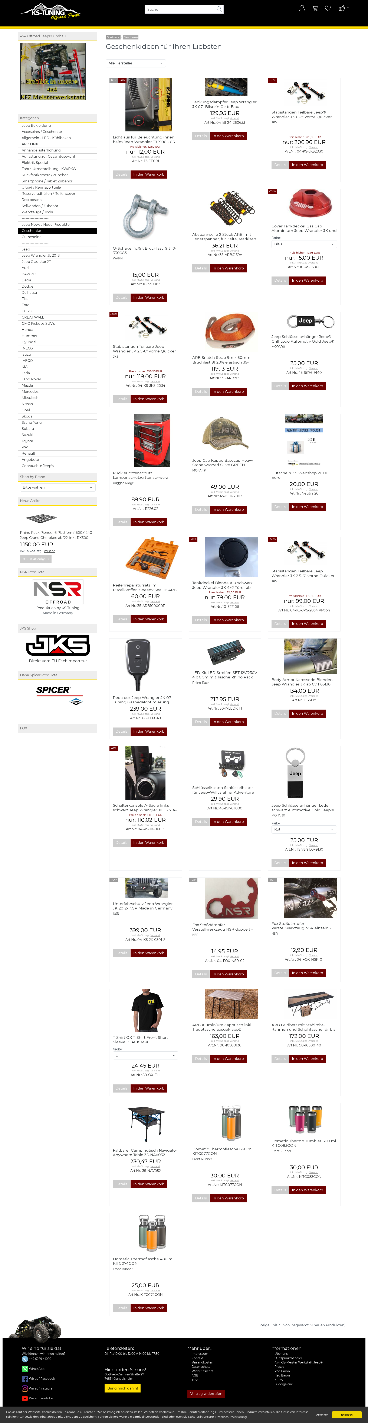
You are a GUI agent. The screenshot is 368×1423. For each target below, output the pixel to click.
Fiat (25, 299)
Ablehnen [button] (322, 1414)
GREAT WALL (33, 317)
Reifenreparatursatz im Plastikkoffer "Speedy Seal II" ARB (145, 587)
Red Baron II (283, 1375)
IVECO (27, 361)
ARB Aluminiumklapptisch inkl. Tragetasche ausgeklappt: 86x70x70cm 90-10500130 (222, 1029)
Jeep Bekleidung (36, 126)
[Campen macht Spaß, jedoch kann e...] (304, 1004)
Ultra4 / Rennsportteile (41, 187)
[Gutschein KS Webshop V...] (304, 440)
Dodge (27, 286)
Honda (27, 330)
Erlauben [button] (347, 1414)
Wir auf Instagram (42, 1388)
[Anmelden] (302, 8)
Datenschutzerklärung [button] (231, 1417)
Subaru (28, 429)
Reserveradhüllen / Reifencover (48, 194)
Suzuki (27, 435)
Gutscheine (32, 237)
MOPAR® (278, 346)
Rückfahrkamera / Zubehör (45, 175)
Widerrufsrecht (203, 1371)
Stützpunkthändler (288, 1358)
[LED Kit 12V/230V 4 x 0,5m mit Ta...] (225, 653)
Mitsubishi (30, 398)
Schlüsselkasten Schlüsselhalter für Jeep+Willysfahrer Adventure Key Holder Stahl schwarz (223, 792)
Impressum (200, 1353)
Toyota (27, 441)
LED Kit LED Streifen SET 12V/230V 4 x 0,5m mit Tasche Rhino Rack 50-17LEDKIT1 (224, 677)
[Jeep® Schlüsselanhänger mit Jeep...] (304, 321)
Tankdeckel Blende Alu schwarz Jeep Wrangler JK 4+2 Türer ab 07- (222, 587)
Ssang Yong (32, 422)
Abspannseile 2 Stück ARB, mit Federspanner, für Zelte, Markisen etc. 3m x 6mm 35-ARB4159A (224, 239)
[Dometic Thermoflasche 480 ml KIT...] (145, 1233)
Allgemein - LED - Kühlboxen (46, 138)
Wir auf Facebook (42, 1378)
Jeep (26, 249)
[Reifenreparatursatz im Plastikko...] (145, 558)
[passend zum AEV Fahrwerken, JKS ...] (225, 87)
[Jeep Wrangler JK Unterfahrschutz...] (145, 888)
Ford (26, 305)
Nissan (27, 404)
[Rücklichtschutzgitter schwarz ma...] (145, 440)
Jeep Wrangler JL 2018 (41, 255)
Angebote (30, 460)
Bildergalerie (284, 1384)
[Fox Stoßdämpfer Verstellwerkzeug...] (225, 898)
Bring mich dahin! (122, 1388)
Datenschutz (201, 1366)
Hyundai (29, 342)
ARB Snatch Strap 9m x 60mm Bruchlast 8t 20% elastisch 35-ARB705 (221, 362)
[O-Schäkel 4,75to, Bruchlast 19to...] (145, 216)
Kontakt (198, 1358)
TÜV (195, 1380)
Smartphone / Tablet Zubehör (47, 181)
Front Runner (202, 1159)
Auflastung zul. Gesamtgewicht (48, 156)
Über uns (281, 1353)
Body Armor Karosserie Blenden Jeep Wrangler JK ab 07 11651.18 (302, 681)
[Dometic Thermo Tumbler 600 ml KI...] (304, 1119)
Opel (26, 410)
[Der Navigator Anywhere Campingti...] (145, 1124)
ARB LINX (30, 144)
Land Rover (31, 379)
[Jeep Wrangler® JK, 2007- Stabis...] (304, 92)
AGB (195, 1375)
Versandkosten (202, 1362)
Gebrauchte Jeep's (38, 466)
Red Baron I (283, 1371)
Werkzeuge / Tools (37, 212)
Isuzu (26, 354)
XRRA (279, 1380)
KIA (24, 367)
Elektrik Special (35, 163)
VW (25, 447)
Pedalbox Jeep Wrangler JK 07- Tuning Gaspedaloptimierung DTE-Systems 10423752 (142, 702)
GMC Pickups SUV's (38, 324)
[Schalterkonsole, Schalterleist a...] (145, 773)
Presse (279, 1366)
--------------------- (35, 218)
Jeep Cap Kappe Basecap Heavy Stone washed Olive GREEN (222, 462)
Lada (26, 373)
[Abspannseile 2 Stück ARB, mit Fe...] (225, 209)
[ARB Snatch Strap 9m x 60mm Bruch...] (225, 332)
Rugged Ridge (123, 483)
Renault (28, 453)
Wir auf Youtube (41, 1398)
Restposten (32, 200)
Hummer (29, 336)
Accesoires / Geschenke (42, 132)
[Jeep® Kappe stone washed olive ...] (225, 434)
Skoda (27, 416)
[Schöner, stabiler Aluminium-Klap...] (225, 1004)
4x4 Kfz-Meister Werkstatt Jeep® (299, 1362)
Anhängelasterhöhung (41, 150)
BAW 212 (29, 274)
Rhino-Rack (200, 682)
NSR (116, 913)
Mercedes (30, 392)
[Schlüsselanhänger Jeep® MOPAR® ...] (304, 773)
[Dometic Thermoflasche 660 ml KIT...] (225, 1123)
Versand (49, 551)
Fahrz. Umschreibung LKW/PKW (49, 169)
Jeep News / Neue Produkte (46, 225)
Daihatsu (29, 293)
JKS (274, 122)
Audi (26, 268)
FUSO (27, 311)
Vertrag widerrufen (206, 1394)
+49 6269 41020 (39, 1358)
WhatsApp (37, 1368)
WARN (118, 258)
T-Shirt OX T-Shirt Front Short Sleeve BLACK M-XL (140, 1039)
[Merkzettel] (328, 8)
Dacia (26, 280)
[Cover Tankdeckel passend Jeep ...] (304, 204)
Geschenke (31, 231)
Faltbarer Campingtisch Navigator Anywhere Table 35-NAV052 (145, 1152)
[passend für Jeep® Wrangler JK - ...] (304, 656)
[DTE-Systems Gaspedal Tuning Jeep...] (145, 665)
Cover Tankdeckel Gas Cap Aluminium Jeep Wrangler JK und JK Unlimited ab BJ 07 (304, 230)
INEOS (27, 348)
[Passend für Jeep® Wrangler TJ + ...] (145, 104)
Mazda (27, 385)
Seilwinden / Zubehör (40, 206)
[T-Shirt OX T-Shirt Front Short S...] (145, 1010)
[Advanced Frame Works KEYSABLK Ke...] (225, 764)
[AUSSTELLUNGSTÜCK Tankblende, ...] (225, 557)
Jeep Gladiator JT (36, 262)
